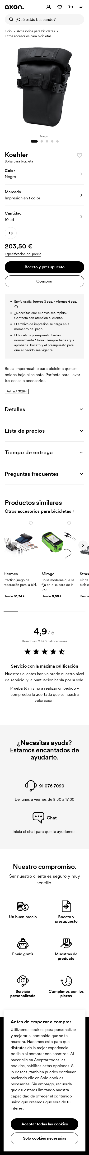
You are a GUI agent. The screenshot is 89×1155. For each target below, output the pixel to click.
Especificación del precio (23, 254)
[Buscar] (10, 19)
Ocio (8, 31)
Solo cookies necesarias (44, 1138)
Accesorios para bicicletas (36, 31)
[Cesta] (70, 7)
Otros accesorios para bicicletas (28, 36)
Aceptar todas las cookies (44, 1124)
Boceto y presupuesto (45, 267)
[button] (44, 173)
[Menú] (81, 7)
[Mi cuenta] (48, 7)
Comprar (44, 281)
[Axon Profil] (14, 7)
